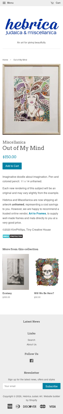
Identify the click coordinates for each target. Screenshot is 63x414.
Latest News (31, 321)
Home (5, 59)
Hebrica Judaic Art (32, 396)
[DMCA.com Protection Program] (13, 237)
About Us (31, 344)
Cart (57, 2)
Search (31, 339)
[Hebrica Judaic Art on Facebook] (31, 361)
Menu (10, 2)
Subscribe (52, 386)
